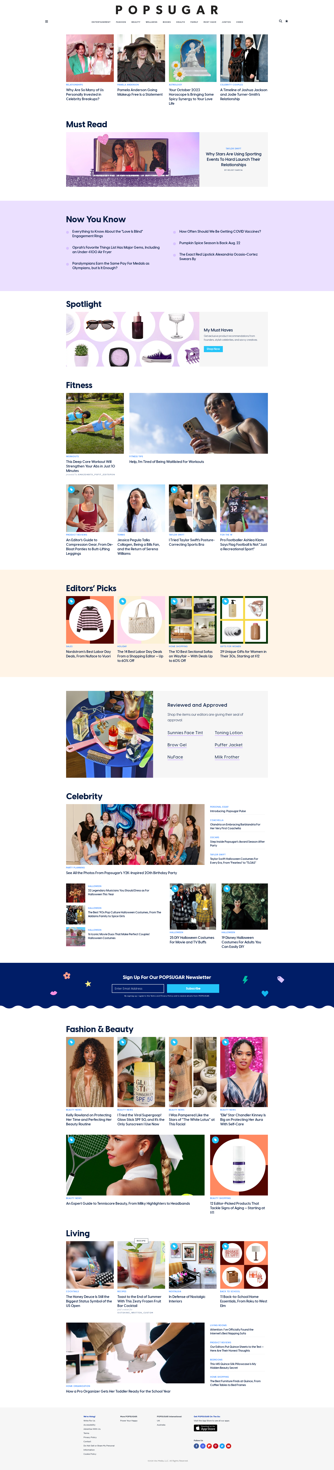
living (78, 1233)
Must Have (210, 22)
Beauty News (74, 1110)
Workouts (72, 456)
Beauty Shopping (220, 1198)
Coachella (217, 820)
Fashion (121, 22)
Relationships (74, 85)
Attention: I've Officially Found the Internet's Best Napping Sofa (231, 1331)
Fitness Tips (136, 456)
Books (167, 22)
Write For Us (89, 1420)
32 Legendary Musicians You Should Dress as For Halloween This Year (118, 892)
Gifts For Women (230, 646)
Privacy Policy (167, 996)
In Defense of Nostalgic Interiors (187, 1299)
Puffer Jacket (229, 744)
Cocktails (72, 1291)
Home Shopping (178, 646)
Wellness (151, 22)
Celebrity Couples (231, 85)
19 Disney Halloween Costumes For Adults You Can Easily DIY (241, 942)
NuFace (175, 756)
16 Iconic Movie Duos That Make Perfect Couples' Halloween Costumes (119, 936)
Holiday (122, 646)
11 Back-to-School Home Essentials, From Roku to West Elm (243, 1301)
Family (194, 22)
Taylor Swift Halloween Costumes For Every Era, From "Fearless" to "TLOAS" (234, 860)
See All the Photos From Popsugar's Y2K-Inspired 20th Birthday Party (121, 873)
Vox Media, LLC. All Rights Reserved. (171, 1461)
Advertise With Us (92, 1429)
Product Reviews (76, 535)
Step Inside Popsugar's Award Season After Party (237, 843)
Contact (87, 1441)
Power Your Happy (128, 1420)
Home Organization (78, 1386)
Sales (69, 646)
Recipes (121, 1291)
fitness (79, 385)
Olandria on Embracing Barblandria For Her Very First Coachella (235, 826)
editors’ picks (91, 588)
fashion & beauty (100, 1029)
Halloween (94, 886)
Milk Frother (227, 756)
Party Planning (75, 867)
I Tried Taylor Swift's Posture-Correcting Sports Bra (192, 542)
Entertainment (101, 22)
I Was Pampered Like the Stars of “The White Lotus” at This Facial (192, 1119)
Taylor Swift (176, 535)
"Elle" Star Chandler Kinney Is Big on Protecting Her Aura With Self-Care (243, 1119)
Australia (161, 1425)
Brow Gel (177, 744)
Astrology (175, 85)
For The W (226, 535)
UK (158, 1420)
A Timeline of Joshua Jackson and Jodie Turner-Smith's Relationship (243, 94)
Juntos (226, 22)
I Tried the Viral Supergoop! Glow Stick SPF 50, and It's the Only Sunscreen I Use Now (141, 1119)
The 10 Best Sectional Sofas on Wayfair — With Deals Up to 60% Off (191, 656)
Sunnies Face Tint (185, 732)
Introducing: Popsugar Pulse (228, 811)
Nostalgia (175, 1291)
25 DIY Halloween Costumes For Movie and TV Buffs (192, 940)
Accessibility (89, 1425)
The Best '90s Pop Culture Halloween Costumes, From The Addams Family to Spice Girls (124, 914)
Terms (153, 996)
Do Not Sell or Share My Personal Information (99, 1447)
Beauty (136, 22)
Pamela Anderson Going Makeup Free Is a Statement (140, 92)
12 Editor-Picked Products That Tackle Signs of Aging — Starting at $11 (237, 1208)
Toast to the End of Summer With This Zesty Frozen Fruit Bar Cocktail (139, 1301)
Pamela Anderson (128, 85)
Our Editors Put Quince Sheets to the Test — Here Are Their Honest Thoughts (237, 1348)
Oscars (214, 837)
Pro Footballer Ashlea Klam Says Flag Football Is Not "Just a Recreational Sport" (243, 544)
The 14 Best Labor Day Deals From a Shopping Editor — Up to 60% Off (140, 656)
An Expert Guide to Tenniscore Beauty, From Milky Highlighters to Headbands (128, 1203)
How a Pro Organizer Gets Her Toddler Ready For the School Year (118, 1391)
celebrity (84, 796)
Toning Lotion (229, 732)
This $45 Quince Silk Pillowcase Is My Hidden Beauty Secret (233, 1365)
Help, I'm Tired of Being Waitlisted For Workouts (166, 462)
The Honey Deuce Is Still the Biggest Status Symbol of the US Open (89, 1301)
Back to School (230, 1291)
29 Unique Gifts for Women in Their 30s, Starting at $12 (243, 654)
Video (239, 22)
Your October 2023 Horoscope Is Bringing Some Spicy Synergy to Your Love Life (191, 97)
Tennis (121, 535)
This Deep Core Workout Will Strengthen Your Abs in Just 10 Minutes (90, 466)
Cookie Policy (90, 1454)
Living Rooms (218, 1325)
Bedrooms (216, 1360)
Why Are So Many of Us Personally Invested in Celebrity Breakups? (85, 94)
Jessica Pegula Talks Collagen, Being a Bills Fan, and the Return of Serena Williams (138, 547)
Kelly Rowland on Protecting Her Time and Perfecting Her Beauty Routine (89, 1119)
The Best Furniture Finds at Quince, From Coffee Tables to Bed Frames (235, 1383)
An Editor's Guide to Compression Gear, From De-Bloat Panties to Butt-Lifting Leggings (89, 547)
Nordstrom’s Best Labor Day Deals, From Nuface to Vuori (88, 654)
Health (180, 22)
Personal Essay (219, 807)
